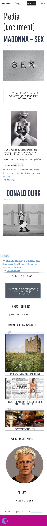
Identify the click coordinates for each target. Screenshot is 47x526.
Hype (5, 264)
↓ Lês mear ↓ (18, 165)
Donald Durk (23, 193)
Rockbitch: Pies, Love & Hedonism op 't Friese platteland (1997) (25, 402)
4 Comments (11, 180)
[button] (29, 3)
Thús (35, 264)
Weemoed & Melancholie (12, 267)
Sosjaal (30, 264)
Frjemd (5, 173)
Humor (38, 260)
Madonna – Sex (23, 39)
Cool (16, 260)
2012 (8, 170)
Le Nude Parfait (20, 173)
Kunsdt (11, 173)
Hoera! (32, 260)
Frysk (28, 260)
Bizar (30, 170)
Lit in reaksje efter (13, 271)
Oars (5, 176)
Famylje (22, 260)
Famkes (36, 170)
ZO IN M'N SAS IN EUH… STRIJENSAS (25, 374)
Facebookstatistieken (25, 429)
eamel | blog (11, 3)
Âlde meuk (14, 170)
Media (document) (34, 173)
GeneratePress (36, 512)
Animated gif (23, 170)
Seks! (9, 176)
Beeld (12, 260)
